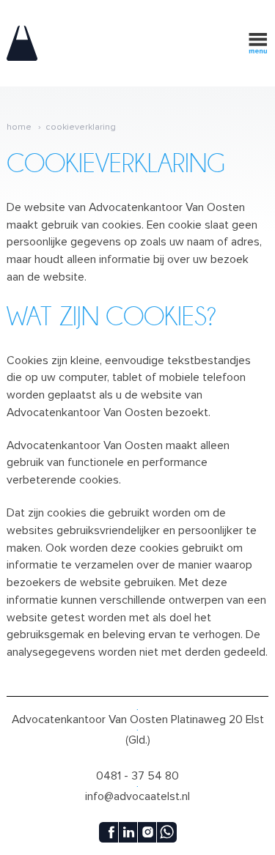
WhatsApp (166, 832)
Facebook (109, 832)
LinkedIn (128, 832)
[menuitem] (25, 127)
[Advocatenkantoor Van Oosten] (22, 43)
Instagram (147, 832)
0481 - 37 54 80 (137, 776)
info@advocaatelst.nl (137, 796)
